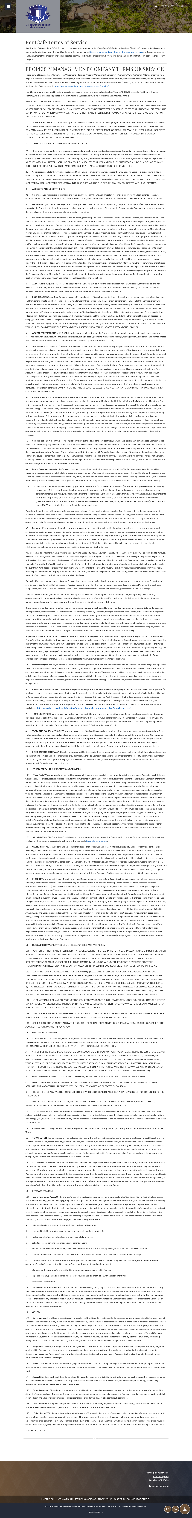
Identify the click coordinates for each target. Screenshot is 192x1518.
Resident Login (48, 1499)
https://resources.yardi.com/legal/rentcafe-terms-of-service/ (116, 52)
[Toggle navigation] (8, 6)
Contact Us (119, 1499)
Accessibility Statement (138, 1499)
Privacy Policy (105, 1499)
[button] (182, 6)
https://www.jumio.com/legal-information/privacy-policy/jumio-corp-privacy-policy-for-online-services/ (84, 708)
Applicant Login (65, 1499)
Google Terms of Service (96, 841)
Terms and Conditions (85, 1499)
